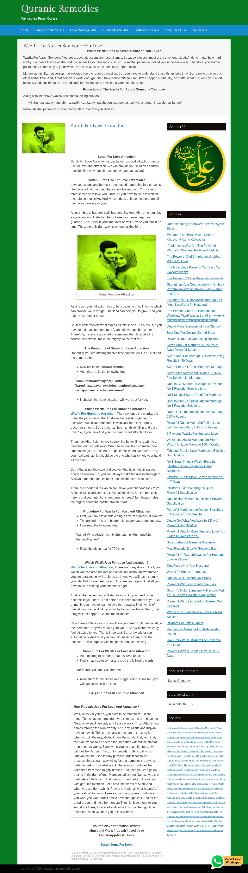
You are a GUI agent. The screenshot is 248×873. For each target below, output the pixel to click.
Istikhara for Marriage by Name (208, 728)
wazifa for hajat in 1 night (178, 756)
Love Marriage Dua (83, 30)
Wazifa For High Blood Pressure (182, 788)
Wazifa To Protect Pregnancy (186, 571)
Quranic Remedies (60, 8)
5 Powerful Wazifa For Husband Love (192, 433)
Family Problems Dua (49, 30)
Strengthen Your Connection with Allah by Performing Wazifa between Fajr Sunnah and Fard (195, 289)
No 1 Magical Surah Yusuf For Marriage (194, 394)
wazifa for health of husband (197, 770)
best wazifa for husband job (180, 728)
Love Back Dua (175, 30)
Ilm (124, 853)
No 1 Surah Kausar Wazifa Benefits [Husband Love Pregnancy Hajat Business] (191, 466)
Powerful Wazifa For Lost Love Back (191, 584)
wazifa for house (205, 788)
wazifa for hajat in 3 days (202, 756)
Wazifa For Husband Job (196, 793)
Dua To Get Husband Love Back (189, 578)
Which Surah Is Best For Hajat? (202, 826)
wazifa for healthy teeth (213, 784)
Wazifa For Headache (183, 765)
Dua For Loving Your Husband (188, 565)
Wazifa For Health (203, 765)
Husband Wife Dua (115, 30)
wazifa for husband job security (200, 798)
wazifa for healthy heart (191, 784)
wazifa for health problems (195, 774)
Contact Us (199, 30)
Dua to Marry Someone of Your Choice (193, 326)
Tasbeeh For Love (146, 30)
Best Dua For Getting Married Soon (191, 332)
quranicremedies (111, 853)
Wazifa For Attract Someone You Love (131, 856)
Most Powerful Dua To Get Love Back (192, 548)
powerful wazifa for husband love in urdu (186, 732)
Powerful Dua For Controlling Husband (193, 339)
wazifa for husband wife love (185, 812)
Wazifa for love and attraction (92, 567)
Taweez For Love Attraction (96, 856)
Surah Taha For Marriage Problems (191, 542)
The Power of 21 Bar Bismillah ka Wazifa (195, 278)
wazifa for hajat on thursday (195, 760)
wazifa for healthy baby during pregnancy (195, 779)
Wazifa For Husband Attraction (93, 413)
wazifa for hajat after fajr (197, 746)
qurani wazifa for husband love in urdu (198, 737)
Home (24, 30)
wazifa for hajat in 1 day (184, 751)
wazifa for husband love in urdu (203, 802)
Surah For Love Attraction (98, 126)
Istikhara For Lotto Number (185, 623)
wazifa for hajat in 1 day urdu (209, 751)
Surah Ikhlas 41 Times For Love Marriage (195, 366)
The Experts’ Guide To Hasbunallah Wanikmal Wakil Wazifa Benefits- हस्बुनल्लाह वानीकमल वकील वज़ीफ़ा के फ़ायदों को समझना (196, 315)
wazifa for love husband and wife (197, 821)
